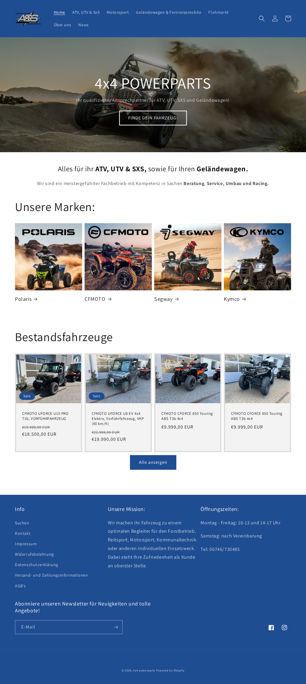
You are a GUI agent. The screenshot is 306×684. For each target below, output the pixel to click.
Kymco (232, 298)
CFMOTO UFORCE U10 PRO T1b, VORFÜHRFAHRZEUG (45, 416)
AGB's (20, 586)
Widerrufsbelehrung (34, 554)
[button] (261, 18)
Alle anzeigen (153, 462)
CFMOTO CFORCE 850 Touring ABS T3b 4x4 (187, 416)
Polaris (23, 298)
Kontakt (22, 533)
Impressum (26, 543)
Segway (163, 298)
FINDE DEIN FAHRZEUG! (153, 118)
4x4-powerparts (144, 670)
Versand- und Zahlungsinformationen (51, 575)
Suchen (22, 523)
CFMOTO (95, 298)
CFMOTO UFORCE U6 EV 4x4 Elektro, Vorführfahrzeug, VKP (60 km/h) (118, 418)
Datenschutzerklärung (36, 564)
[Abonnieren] (115, 627)
